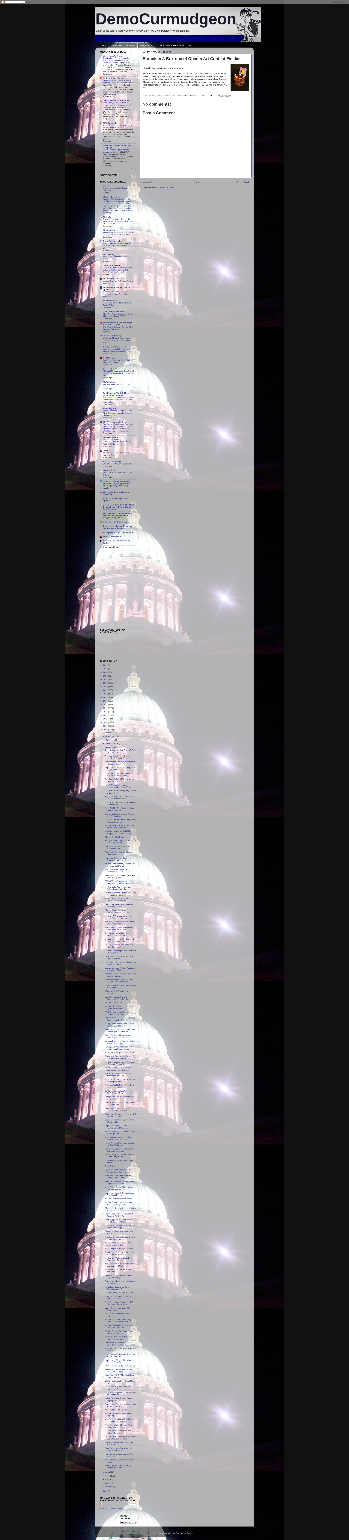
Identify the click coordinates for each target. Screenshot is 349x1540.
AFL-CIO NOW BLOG (112, 462)
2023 (105, 676)
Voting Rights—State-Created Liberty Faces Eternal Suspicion (117, 126)
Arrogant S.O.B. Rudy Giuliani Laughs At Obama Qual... (117, 757)
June (107, 1476)
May (107, 1479)
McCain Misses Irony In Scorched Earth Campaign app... (119, 940)
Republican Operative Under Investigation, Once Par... (117, 1109)
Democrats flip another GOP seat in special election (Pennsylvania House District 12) (118, 82)
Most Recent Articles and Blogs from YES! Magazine (117, 324)
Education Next (110, 301)
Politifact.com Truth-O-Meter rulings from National (116, 394)
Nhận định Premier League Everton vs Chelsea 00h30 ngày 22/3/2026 (118, 315)
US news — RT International (116, 522)
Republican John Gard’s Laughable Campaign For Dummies (120, 1030)
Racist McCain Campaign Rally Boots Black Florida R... (118, 1467)
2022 (105, 679)
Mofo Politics (109, 382)
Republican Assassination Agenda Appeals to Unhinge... (119, 1182)
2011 (105, 719)
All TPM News (109, 358)
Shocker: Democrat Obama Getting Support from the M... (120, 1238)
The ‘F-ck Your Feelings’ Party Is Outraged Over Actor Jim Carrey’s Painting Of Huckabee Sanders (116, 442)
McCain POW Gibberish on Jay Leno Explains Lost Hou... (118, 917)
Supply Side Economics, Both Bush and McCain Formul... (120, 1253)
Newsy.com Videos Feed (114, 347)
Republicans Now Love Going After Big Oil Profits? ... (120, 769)
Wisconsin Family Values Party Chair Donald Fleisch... (120, 975)
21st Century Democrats (114, 312)
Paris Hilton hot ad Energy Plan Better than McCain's (118, 1426)
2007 (105, 1491)
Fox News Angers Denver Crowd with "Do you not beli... (119, 946)
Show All (133, 169)
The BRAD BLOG (111, 279)
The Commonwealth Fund (115, 422)
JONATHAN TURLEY (112, 266)
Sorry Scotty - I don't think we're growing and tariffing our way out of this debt (117, 105)
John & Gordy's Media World (171, 45)
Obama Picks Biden (113, 1003)
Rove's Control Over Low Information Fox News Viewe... (119, 786)
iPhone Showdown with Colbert (118, 1199)
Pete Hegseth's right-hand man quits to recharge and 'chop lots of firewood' (118, 233)
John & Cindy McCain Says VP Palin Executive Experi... (120, 751)
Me (189, 45)
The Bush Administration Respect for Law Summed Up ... (120, 1265)
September (110, 743)
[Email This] (219, 95)
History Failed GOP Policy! (123, 45)
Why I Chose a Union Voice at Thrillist (118, 464)
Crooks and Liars (111, 547)
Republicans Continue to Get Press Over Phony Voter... (120, 876)
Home (103, 45)
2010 (105, 723)
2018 (105, 694)
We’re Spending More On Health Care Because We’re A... (119, 929)
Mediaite (107, 217)
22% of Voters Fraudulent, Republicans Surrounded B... (118, 882)
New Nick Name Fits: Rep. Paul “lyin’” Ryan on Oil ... (118, 1338)
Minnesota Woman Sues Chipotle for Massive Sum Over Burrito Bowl (117, 293)
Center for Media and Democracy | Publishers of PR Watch (118, 527)
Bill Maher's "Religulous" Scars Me (119, 1053)
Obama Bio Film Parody (115, 837)
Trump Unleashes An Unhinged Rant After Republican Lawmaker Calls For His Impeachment (117, 413)
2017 (105, 697)
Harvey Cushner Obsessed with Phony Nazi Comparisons (118, 1048)
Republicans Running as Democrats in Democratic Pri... (120, 1405)
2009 (105, 726)
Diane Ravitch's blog (112, 241)
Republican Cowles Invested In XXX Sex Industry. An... (120, 1115)
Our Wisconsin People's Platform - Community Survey (116, 151)
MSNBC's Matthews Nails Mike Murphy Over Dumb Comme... (119, 832)
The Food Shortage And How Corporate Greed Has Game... (119, 871)
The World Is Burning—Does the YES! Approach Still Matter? (118, 328)
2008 (105, 730)
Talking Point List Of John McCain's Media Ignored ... (120, 1132)
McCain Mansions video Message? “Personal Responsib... (120, 1063)
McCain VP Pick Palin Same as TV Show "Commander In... (119, 826)
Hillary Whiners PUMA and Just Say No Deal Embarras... (120, 1144)
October (109, 740)
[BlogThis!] (222, 95)
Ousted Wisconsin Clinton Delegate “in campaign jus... (120, 894)
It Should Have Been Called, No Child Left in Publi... (118, 1297)
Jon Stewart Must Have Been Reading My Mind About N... (118, 934)
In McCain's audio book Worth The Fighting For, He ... (120, 1080)
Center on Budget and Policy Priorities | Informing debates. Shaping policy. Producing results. (117, 484)
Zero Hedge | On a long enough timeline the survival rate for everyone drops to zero (117, 515)
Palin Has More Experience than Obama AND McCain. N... (119, 797)
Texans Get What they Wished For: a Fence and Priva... (120, 865)
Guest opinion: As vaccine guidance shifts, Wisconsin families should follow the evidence (117, 60)
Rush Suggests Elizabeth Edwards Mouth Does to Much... (119, 1221)
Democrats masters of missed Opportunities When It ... (118, 1344)
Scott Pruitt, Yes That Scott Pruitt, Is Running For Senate (117, 361)
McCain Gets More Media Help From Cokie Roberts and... (118, 1321)
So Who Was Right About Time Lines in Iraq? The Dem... (120, 1355)
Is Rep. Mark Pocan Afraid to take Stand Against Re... (119, 1025)
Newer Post (149, 182)
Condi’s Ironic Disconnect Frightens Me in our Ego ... (120, 1104)
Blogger (190, 1533)
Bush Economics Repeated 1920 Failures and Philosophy (119, 1303)
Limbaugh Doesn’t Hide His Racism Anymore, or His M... (120, 1042)
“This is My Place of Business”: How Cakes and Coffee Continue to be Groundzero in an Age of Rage (117, 270)
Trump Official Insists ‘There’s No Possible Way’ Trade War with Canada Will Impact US (118, 221)
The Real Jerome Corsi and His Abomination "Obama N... (118, 1138)
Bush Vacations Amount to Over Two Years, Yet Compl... (120, 1226)
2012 (105, 715)
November (110, 736)
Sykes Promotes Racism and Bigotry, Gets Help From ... (117, 1171)
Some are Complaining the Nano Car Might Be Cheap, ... (119, 1150)
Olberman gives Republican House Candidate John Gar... (120, 1019)
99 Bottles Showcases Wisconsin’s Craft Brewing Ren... (119, 1092)
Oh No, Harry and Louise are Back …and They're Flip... (120, 1156)
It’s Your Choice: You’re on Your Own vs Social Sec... (118, 1244)
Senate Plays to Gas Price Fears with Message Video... (119, 1332)
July (107, 1472)
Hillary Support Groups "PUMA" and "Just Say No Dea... (120, 842)
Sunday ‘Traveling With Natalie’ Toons (118, 281)
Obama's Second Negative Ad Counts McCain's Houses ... (118, 1036)
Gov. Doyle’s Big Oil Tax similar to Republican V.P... (119, 780)
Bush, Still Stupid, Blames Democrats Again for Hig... (117, 998)
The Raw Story (110, 230)
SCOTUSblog (109, 254)
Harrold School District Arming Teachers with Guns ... (118, 1075)
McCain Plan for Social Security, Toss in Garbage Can (118, 1203)
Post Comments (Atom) (164, 188)
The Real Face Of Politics (116, 1410)
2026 (105, 665)
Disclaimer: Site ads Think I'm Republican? (117, 1388)
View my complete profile (111, 1508)
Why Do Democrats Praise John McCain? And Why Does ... (118, 981)
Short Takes (110, 1166)
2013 (105, 712)
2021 (105, 683)
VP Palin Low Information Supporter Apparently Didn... (120, 821)
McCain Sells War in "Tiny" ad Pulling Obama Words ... (117, 888)
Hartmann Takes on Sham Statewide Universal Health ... (118, 859)
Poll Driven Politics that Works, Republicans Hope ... (118, 1315)
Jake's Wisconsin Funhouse (116, 101)
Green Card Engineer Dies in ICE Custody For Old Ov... (119, 1215)
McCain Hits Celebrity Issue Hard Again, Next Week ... (119, 1007)
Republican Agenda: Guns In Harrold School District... (117, 1127)
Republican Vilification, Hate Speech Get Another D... (120, 1282)
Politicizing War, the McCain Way (119, 1249)
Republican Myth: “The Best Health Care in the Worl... (120, 1376)
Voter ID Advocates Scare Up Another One (117, 1309)
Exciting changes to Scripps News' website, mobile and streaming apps (117, 350)
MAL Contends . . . (111, 123)
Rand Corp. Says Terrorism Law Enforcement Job (119, 1449)
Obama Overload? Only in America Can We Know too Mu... (120, 1438)
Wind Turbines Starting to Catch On (120, 1366)
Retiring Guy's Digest (113, 78)
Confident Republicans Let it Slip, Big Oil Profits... (119, 1443)
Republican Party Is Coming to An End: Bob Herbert (119, 1194)
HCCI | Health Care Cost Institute (118, 532)
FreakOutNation (110, 437)
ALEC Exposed (110, 369)
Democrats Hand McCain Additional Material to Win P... (120, 969)
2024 (105, 672)
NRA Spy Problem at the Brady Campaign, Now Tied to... (118, 1069)
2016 (105, 701)
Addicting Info (109, 409)
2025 (105, 669)
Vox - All (107, 186)
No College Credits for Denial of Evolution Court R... (118, 1288)
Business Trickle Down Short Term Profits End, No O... (119, 1086)
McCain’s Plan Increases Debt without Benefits (118, 1432)
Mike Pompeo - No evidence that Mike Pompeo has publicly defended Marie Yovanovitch (118, 400)
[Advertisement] (108, 570)
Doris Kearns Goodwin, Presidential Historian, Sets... (120, 763)
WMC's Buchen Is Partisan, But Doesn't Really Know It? (118, 899)
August (108, 747)
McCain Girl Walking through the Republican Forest (119, 1259)
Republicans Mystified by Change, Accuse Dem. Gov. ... (119, 1361)
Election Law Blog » (112, 197)
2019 (105, 690)
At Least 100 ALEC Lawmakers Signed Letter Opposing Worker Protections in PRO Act (118, 373)
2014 (105, 708)
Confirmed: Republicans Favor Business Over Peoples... (118, 1057)
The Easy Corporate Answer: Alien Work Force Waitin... (119, 923)
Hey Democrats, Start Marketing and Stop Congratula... (120, 963)
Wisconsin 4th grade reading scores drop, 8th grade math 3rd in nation (117, 339)
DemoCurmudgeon (165, 19)
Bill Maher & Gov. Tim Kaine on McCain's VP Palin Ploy (118, 774)
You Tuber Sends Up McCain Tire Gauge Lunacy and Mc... (119, 1420)
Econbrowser (109, 470)
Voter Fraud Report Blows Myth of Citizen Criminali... (119, 1188)
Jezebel (106, 451)
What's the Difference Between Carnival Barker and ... (118, 1177)
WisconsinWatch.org (112, 56)
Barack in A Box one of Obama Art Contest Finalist (119, 957)
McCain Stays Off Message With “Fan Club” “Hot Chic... (119, 1326)
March (108, 1487)
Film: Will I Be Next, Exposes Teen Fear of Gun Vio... (119, 809)
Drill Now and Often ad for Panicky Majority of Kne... (119, 847)
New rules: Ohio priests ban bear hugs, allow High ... (119, 1276)
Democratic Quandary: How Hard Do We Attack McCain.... (119, 905)
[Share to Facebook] (227, 95)
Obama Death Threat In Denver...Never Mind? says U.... (119, 911)
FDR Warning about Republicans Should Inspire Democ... (119, 1013)
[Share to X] (224, 95)
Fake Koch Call (146, 45)
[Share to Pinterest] (229, 95)
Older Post (242, 182)
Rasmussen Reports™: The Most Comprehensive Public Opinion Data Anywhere (118, 507)
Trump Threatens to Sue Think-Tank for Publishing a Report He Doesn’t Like (117, 245)
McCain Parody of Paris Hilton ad (119, 1293)
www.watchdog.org (112, 336)
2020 (105, 687)
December (110, 733)
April (107, 1483)
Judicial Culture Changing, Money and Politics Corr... (119, 815)
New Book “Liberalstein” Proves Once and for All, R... (118, 1370)
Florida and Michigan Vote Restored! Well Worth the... (120, 952)
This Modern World (112, 537)
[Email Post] (211, 95)
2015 (105, 705)
